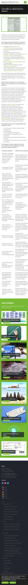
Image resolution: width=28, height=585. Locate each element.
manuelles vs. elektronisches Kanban (11, 550)
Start (3, 501)
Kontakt (5, 570)
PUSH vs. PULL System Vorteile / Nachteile (12, 548)
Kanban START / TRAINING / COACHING (12, 524)
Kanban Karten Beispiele (9, 555)
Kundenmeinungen (8, 563)
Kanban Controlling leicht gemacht (11, 511)
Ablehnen (13, 582)
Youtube (5, 483)
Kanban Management (8, 516)
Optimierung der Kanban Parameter (13, 71)
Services (4, 521)
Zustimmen (5, 582)
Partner (5, 565)
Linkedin (8, 483)
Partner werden (7, 568)
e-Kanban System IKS (12, 104)
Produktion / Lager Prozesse (10, 509)
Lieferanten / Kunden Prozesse (10, 506)
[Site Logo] (10, 2)
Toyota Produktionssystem (9, 538)
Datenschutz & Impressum (7, 573)
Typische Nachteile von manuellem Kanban (13, 543)
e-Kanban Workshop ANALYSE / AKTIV (11, 526)
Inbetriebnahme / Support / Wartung (11, 529)
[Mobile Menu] (25, 2)
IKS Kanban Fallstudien (8, 519)
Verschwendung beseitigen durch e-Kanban (13, 553)
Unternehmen (5, 558)
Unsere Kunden (7, 560)
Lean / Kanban (5, 533)
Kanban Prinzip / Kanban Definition (11, 535)
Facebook (3, 483)
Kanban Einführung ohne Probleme (11, 540)
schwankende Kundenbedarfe (15, 61)
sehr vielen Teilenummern (11, 47)
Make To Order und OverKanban (11, 514)
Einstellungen (8, 578)
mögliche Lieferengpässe (10, 66)
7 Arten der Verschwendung (9, 545)
